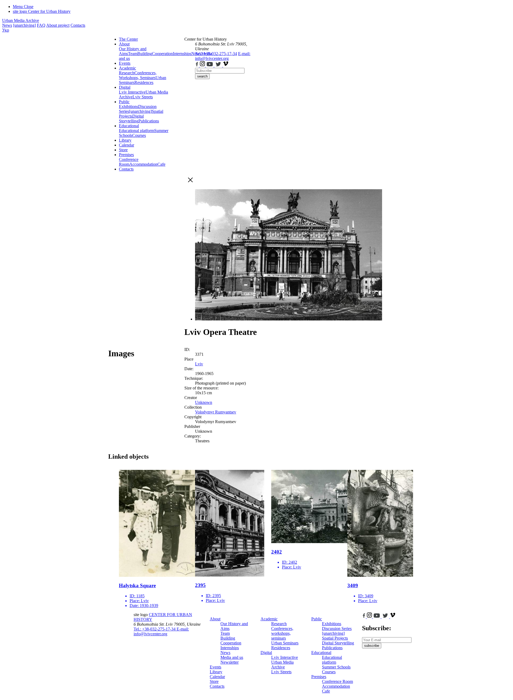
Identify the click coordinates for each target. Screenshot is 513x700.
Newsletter (229, 662)
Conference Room (128, 162)
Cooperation (162, 53)
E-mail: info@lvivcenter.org (222, 56)
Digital (124, 87)
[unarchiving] (24, 25)
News (7, 25)
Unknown (203, 402)
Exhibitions (128, 106)
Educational (129, 125)
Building (144, 53)
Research (126, 73)
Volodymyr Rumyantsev (215, 412)
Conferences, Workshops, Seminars (138, 75)
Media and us (231, 657)
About (124, 44)
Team (132, 53)
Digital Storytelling (131, 118)
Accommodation (143, 164)
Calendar (126, 145)
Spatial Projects (335, 638)
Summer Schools (336, 667)
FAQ (41, 25)
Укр (5, 30)
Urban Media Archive (20, 20)
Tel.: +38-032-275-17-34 (216, 53)
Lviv (199, 364)
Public (124, 101)
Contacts (78, 25)
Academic (127, 68)
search (202, 76)
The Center (128, 39)
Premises (126, 154)
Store (123, 150)
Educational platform (136, 130)
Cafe (161, 164)
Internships (229, 647)
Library (125, 140)
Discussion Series (337, 628)
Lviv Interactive (132, 92)
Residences (143, 82)
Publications (148, 121)
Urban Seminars (284, 643)
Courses (139, 135)
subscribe (371, 646)
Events (124, 63)
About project (57, 25)
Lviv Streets (143, 97)
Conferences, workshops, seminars (282, 633)
